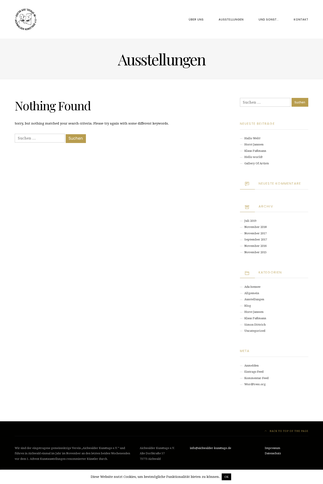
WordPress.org (255, 384)
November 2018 (255, 227)
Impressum (272, 448)
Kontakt (301, 19)
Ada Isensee (252, 286)
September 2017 (255, 239)
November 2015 (255, 252)
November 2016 (255, 246)
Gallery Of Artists (256, 163)
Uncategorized (254, 330)
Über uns (196, 19)
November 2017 (255, 233)
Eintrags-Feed (253, 371)
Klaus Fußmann (255, 150)
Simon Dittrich (255, 324)
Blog (247, 305)
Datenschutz (273, 453)
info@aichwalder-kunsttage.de (210, 448)
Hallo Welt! (252, 138)
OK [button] (226, 476)
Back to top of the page (288, 431)
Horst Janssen (253, 144)
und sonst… (269, 19)
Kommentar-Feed (256, 378)
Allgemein (251, 293)
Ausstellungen (231, 19)
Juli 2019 (250, 220)
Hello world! (253, 157)
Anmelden (251, 365)
